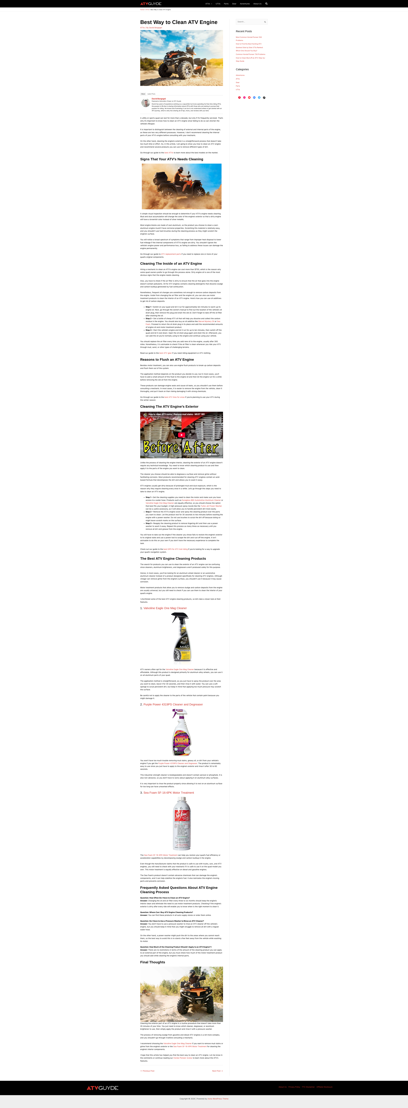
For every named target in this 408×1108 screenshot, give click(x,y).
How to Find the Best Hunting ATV (248, 44)
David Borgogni (159, 99)
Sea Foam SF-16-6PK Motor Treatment (169, 792)
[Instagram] (244, 97)
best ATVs (168, 153)
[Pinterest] (239, 97)
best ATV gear (165, 353)
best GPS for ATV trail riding (176, 549)
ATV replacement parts (171, 254)
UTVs (238, 90)
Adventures (240, 75)
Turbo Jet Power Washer (211, 506)
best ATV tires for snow (174, 397)
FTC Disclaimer (308, 1087)
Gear (237, 82)
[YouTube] (249, 97)
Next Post (217, 1071)
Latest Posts (151, 94)
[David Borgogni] (146, 103)
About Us (283, 1087)
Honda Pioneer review (182, 1058)
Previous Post (147, 1071)
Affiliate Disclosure (324, 1087)
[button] (211, 3)
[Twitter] (259, 97)
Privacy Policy (294, 1087)
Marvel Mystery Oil (206, 321)
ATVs (142, 28)
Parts (238, 86)
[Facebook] (254, 97)
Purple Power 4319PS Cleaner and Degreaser (173, 704)
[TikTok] (264, 98)
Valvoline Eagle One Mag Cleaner (160, 503)
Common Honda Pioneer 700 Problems (250, 54)
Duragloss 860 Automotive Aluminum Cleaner (201, 500)
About (143, 94)
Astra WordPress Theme (218, 1099)
